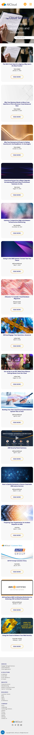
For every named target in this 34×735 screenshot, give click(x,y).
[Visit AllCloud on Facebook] (12, 725)
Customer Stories (5, 694)
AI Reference (4, 700)
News (2, 697)
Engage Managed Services (8, 666)
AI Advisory (4, 674)
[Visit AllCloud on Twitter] (15, 725)
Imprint (3, 715)
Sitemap (3, 717)
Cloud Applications (6, 669)
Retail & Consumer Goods (8, 687)
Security (3, 713)
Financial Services (5, 684)
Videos (3, 699)
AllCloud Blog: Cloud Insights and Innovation (17, 28)
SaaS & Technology (6, 689)
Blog (2, 695)
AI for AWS (4, 676)
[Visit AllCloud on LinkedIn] (18, 725)
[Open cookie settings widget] (3, 732)
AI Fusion (3, 679)
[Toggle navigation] (30, 4)
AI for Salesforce (5, 677)
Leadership (4, 707)
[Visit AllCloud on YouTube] (21, 725)
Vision (2, 705)
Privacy (3, 712)
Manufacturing (5, 686)
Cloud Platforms (5, 667)
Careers (3, 710)
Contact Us (4, 718)
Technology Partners (6, 709)
